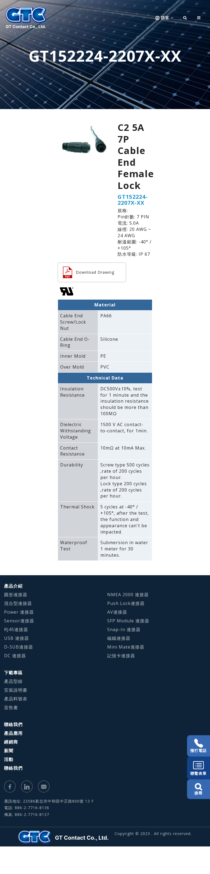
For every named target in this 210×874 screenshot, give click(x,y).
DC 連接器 (15, 656)
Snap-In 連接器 (124, 629)
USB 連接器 (16, 638)
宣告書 (11, 707)
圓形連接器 (15, 595)
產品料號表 (15, 699)
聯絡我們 (13, 724)
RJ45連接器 (16, 629)
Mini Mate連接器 (125, 647)
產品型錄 (13, 681)
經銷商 (11, 742)
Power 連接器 (19, 612)
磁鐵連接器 (118, 638)
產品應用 (13, 733)
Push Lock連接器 (126, 603)
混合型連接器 (18, 603)
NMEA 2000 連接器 (128, 595)
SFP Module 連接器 (128, 621)
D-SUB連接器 (18, 647)
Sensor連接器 (19, 621)
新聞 (8, 751)
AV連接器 (117, 612)
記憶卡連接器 (121, 656)
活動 (8, 759)
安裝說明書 (15, 690)
